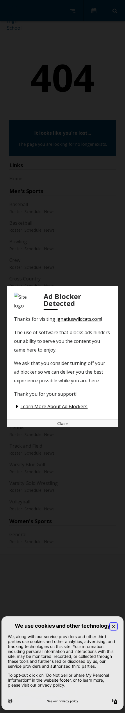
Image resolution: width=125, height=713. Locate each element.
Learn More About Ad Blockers (54, 406)
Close (62, 423)
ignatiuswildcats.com (78, 319)
